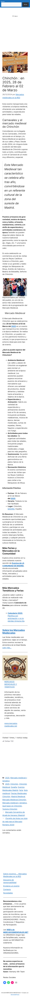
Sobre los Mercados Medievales (13, 631)
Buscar (3, 1)
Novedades (8, 893)
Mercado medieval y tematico (14, 803)
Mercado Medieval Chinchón (14, 800)
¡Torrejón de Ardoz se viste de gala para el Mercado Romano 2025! (14, 821)
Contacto (7, 889)
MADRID (11, 509)
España (14, 787)
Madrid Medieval (18, 796)
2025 (13, 326)
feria (21, 790)
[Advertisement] (15, 36)
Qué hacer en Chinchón (12, 806)
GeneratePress (15, 994)
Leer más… (6, 648)
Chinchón (14, 784)
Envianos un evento (11, 886)
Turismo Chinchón (9, 809)
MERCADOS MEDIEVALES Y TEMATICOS (10, 684)
